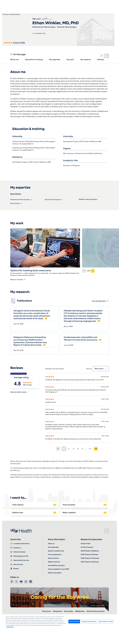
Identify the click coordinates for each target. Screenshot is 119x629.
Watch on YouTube (16, 279)
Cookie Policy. (10, 627)
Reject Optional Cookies (106, 621)
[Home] (21, 531)
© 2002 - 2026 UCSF (97, 605)
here (18, 470)
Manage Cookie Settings (89, 621)
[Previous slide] (102, 56)
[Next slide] (107, 56)
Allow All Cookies (74, 621)
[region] (59, 621)
